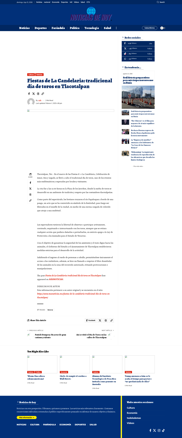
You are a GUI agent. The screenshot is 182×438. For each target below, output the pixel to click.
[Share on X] (33, 94)
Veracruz (50, 310)
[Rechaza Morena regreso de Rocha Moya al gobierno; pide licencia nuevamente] (125, 131)
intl (71, 2)
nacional (47, 2)
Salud (83, 2)
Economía (55, 2)
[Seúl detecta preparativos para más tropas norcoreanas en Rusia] (138, 97)
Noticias (39, 2)
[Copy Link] (42, 94)
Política (38, 372)
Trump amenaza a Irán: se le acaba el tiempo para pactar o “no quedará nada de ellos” (138, 379)
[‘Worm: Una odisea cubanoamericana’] (42, 364)
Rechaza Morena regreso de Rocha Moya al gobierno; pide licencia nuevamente (143, 133)
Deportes (64, 2)
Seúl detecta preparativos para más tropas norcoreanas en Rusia (138, 80)
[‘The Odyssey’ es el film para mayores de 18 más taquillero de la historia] (125, 122)
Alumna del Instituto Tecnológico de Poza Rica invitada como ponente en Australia (104, 380)
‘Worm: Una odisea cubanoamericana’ (36, 377)
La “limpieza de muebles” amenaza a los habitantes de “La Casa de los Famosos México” (142, 144)
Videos (76, 2)
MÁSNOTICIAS (56, 279)
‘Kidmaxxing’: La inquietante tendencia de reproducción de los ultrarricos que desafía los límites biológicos (143, 156)
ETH (88, 2)
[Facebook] (138, 43)
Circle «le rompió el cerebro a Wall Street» (73, 377)
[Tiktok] (138, 53)
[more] (116, 28)
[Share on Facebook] (29, 94)
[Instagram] (159, 430)
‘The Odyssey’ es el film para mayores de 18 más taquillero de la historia (142, 123)
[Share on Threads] (38, 94)
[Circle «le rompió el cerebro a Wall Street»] (75, 364)
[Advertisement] (70, 54)
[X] (138, 48)
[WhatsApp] (138, 59)
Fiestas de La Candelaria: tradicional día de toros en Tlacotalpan (73, 275)
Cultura (31, 74)
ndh (39, 100)
